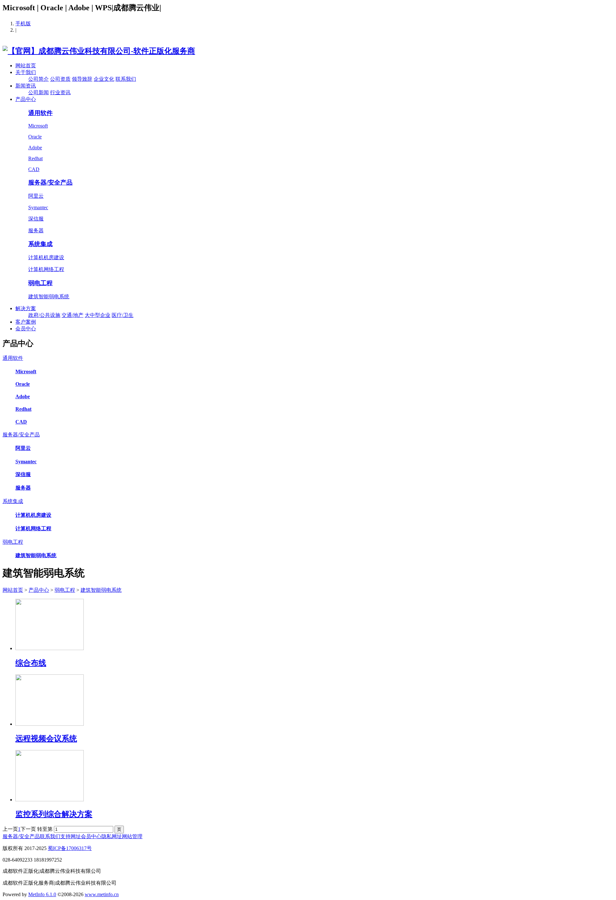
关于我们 (25, 72)
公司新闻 (38, 92)
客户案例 (25, 322)
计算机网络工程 (46, 269)
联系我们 (126, 79)
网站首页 (25, 65)
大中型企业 (97, 315)
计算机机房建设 (46, 257)
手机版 (23, 23)
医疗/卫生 (122, 315)
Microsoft (38, 125)
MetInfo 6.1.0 (42, 894)
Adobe (35, 147)
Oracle (35, 136)
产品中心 (25, 99)
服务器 (36, 230)
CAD (33, 169)
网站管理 (132, 836)
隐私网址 (111, 836)
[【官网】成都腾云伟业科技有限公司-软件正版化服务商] (99, 51)
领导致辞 (82, 79)
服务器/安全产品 (50, 182)
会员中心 (25, 328)
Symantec (38, 207)
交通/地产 (72, 315)
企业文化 (104, 79)
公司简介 (38, 79)
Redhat (35, 158)
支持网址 (70, 836)
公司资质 (60, 79)
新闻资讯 (25, 85)
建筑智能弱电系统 (48, 296)
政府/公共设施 (44, 315)
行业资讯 (60, 92)
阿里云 (36, 196)
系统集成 (40, 244)
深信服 (36, 218)
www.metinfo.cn (102, 894)
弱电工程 (40, 283)
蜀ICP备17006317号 (70, 848)
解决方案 (25, 308)
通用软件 (40, 113)
